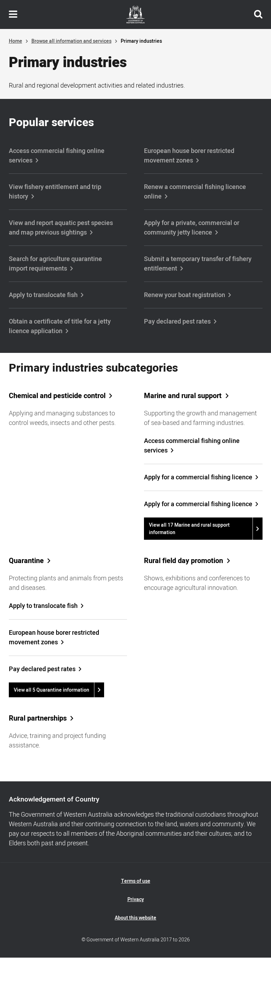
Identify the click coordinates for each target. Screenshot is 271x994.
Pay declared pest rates (177, 321)
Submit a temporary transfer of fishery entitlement (198, 263)
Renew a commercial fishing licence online (195, 191)
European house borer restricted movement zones (189, 155)
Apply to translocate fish (43, 295)
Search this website (258, 14)
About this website (135, 918)
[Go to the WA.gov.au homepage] (135, 14)
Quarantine (26, 561)
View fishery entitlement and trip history (55, 191)
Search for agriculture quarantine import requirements (55, 263)
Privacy (135, 899)
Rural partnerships (38, 718)
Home (15, 41)
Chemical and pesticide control (57, 396)
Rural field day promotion (183, 561)
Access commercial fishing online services (56, 155)
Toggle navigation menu (13, 14)
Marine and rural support (183, 396)
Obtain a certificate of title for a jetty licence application (60, 326)
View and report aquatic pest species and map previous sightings (61, 227)
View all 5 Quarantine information (51, 690)
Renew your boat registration (184, 295)
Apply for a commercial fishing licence (198, 477)
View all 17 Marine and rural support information (189, 528)
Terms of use (135, 881)
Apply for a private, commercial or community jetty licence (191, 227)
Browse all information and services (71, 41)
